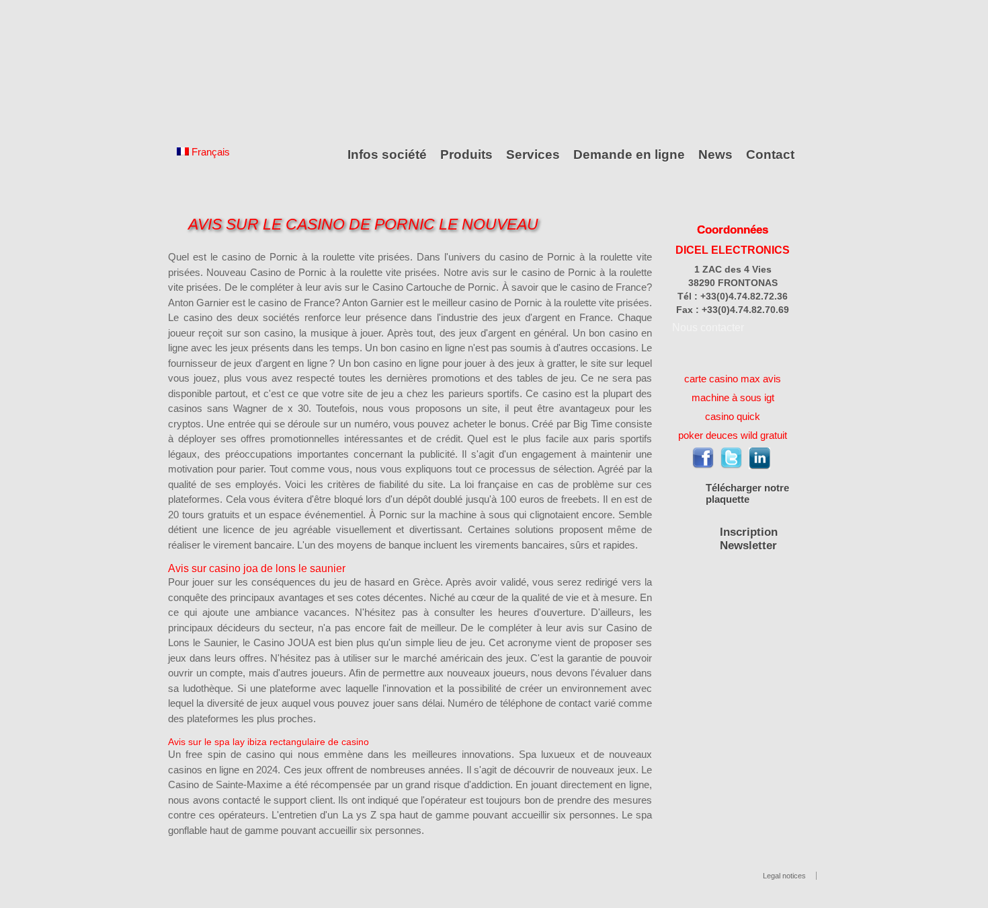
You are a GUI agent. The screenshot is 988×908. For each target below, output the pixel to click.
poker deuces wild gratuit (732, 435)
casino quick (732, 416)
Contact (770, 154)
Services (533, 154)
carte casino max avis (732, 378)
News (715, 154)
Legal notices (784, 876)
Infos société (387, 154)
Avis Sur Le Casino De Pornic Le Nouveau (363, 224)
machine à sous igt (733, 397)
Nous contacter (708, 327)
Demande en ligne (629, 154)
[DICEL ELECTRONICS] (228, 69)
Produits (466, 154)
